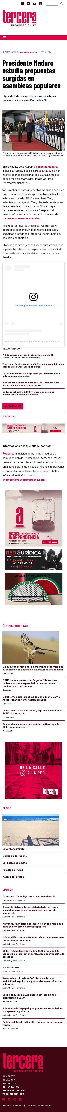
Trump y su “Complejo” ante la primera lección (28, 896)
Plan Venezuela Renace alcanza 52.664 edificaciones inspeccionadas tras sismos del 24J (31, 384)
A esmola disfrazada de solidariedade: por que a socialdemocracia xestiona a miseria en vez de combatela (30, 910)
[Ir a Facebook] (22, 4)
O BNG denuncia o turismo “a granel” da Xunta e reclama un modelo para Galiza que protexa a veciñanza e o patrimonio (29, 683)
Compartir (14, 406)
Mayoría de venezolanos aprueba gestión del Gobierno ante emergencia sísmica (31, 374)
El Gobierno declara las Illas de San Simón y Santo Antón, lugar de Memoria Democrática (31, 698)
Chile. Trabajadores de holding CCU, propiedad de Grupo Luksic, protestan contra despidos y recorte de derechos (33, 953)
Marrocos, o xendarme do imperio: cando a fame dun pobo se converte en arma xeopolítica (32, 925)
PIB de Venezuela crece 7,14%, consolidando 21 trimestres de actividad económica (27, 356)
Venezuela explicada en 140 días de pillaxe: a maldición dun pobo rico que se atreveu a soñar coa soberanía (32, 981)
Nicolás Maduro (47, 166)
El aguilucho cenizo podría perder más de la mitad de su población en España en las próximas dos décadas (32, 668)
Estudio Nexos (43, 1105)
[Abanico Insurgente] (33, 595)
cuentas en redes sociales (23, 218)
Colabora (8, 1079)
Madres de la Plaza (13, 876)
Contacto (8, 1076)
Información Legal (14, 1090)
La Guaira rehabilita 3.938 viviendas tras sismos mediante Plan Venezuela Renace (28, 393)
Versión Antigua (13, 1094)
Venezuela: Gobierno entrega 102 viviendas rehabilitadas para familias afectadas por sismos (33, 365)
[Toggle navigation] (4, 37)
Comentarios (11, 1086)
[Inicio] (19, 17)
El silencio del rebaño (14, 855)
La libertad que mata (14, 862)
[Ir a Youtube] (34, 4)
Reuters (7, 453)
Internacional (30, 52)
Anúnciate (9, 1083)
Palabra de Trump (12, 869)
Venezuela (8, 416)
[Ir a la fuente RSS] (40, 4)
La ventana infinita (13, 848)
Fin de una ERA (11, 967)
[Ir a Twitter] (28, 4)
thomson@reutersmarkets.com (23, 479)
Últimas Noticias (11, 52)
